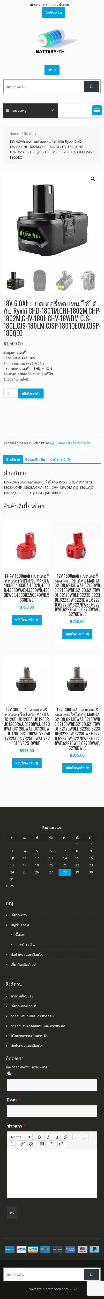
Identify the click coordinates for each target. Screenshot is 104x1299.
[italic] (48, 1137)
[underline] (57, 1137)
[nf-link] (22, 1143)
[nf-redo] (61, 1143)
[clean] (65, 1137)
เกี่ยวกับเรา (19, 915)
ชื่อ (10, 1073)
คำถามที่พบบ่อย (22, 996)
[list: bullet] (85, 1137)
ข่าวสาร (16, 1126)
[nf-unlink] (31, 1143)
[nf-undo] (52, 1143)
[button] (97, 110)
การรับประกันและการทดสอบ (32, 1016)
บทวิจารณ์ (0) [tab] (60, 459)
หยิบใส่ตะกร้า (31, 393)
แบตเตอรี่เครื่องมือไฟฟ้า (73, 443)
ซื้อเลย (20, 934)
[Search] (91, 86)
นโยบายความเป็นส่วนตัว (29, 1036)
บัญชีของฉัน (53, 12)
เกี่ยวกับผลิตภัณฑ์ (23, 964)
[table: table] (42, 1143)
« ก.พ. (10, 885)
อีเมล (13, 1100)
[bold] (39, 1137)
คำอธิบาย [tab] (13, 459)
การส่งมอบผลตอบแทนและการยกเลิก (38, 1026)
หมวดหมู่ (20, 110)
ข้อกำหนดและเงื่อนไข (27, 954)
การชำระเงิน (25, 944)
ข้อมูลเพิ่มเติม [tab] (35, 459)
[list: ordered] (76, 1137)
